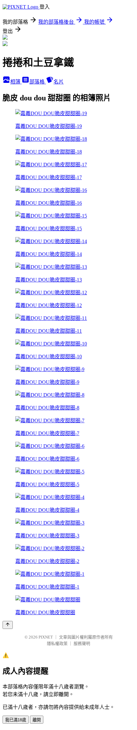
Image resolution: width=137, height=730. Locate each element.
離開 (36, 720)
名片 (59, 81)
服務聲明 (82, 643)
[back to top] (8, 625)
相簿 (16, 81)
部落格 (37, 81)
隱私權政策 (57, 643)
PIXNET (46, 637)
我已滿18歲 (15, 720)
